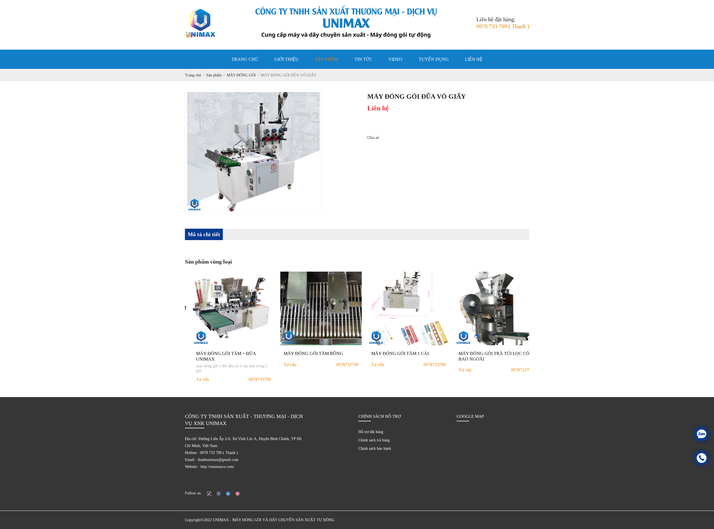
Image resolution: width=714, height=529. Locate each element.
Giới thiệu (286, 59)
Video (395, 59)
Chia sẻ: (373, 138)
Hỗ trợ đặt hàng (370, 432)
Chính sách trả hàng (374, 440)
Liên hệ (474, 59)
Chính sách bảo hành (374, 448)
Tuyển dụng (434, 59)
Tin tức (363, 59)
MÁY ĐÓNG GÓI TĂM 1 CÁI (392, 353)
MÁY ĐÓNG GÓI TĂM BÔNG (306, 353)
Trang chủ (244, 59)
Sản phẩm (326, 59)
